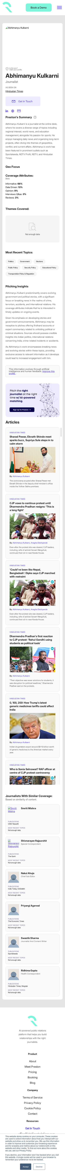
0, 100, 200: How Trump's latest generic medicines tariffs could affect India (32, 706)
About (32, 1061)
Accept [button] (26, 1166)
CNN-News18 (13, 824)
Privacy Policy (32, 1102)
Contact (32, 1113)
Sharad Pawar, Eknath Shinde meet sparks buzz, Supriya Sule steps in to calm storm (31, 440)
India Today (12, 889)
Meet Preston (32, 1066)
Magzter (25, 986)
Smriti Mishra (28, 808)
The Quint (11, 856)
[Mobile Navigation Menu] (59, 7)
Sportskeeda (13, 954)
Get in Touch (25, 101)
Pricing (32, 1072)
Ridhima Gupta (29, 970)
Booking (33, 1077)
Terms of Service (32, 1097)
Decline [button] (39, 1166)
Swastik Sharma (30, 938)
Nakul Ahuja (27, 873)
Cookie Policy (32, 1108)
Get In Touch (32, 1128)
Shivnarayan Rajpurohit (34, 840)
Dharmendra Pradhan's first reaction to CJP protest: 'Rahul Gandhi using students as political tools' (31, 640)
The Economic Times (16, 921)
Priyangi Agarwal (30, 905)
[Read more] (32, 460)
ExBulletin (21, 889)
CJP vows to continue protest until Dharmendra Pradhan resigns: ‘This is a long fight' (32, 507)
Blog (32, 1082)
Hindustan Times (14, 91)
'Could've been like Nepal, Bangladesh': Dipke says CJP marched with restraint (32, 573)
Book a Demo (39, 7)
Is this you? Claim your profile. (15, 69)
